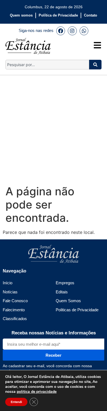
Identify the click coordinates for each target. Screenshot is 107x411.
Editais (62, 292)
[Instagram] (72, 30)
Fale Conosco (15, 300)
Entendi (16, 402)
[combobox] (47, 64)
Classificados (15, 318)
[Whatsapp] (84, 30)
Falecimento (14, 309)
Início (7, 282)
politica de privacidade (37, 391)
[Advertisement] (53, 129)
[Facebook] (60, 30)
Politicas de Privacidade (77, 309)
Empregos (65, 282)
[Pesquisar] (95, 64)
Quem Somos (68, 300)
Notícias (10, 292)
